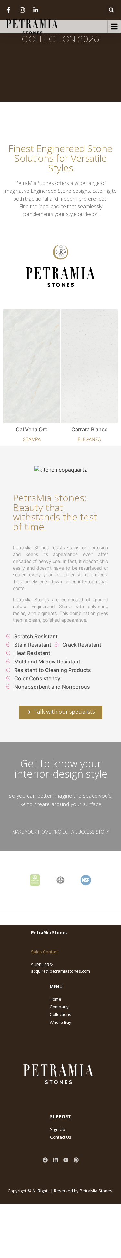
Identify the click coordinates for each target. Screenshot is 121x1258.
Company (59, 1007)
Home (55, 999)
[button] (111, 10)
